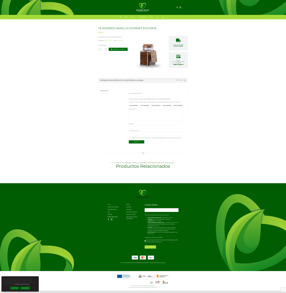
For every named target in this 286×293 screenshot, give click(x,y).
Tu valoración (132, 109)
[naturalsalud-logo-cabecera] (143, 3)
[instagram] (180, 7)
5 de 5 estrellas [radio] (178, 105)
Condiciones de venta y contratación (157, 262)
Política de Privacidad (168, 232)
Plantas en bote (108, 40)
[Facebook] (177, 80)
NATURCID (120, 40)
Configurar (27, 284)
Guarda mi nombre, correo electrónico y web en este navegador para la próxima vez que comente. (156, 138)
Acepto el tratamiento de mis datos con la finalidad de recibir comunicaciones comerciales (162, 240)
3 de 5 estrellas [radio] (156, 105)
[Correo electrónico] (185, 80)
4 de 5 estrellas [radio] (167, 105)
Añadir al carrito (119, 49)
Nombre (131, 123)
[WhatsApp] (182, 80)
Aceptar (14, 288)
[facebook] (177, 7)
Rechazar (25, 288)
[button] (126, 17)
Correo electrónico (134, 130)
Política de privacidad (134, 262)
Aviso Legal (126, 262)
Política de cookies (144, 262)
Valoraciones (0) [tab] (104, 90)
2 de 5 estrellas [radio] (145, 105)
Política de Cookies (19, 284)
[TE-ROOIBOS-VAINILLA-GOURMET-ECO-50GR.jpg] (143, 190)
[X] (179, 80)
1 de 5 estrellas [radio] (133, 105)
